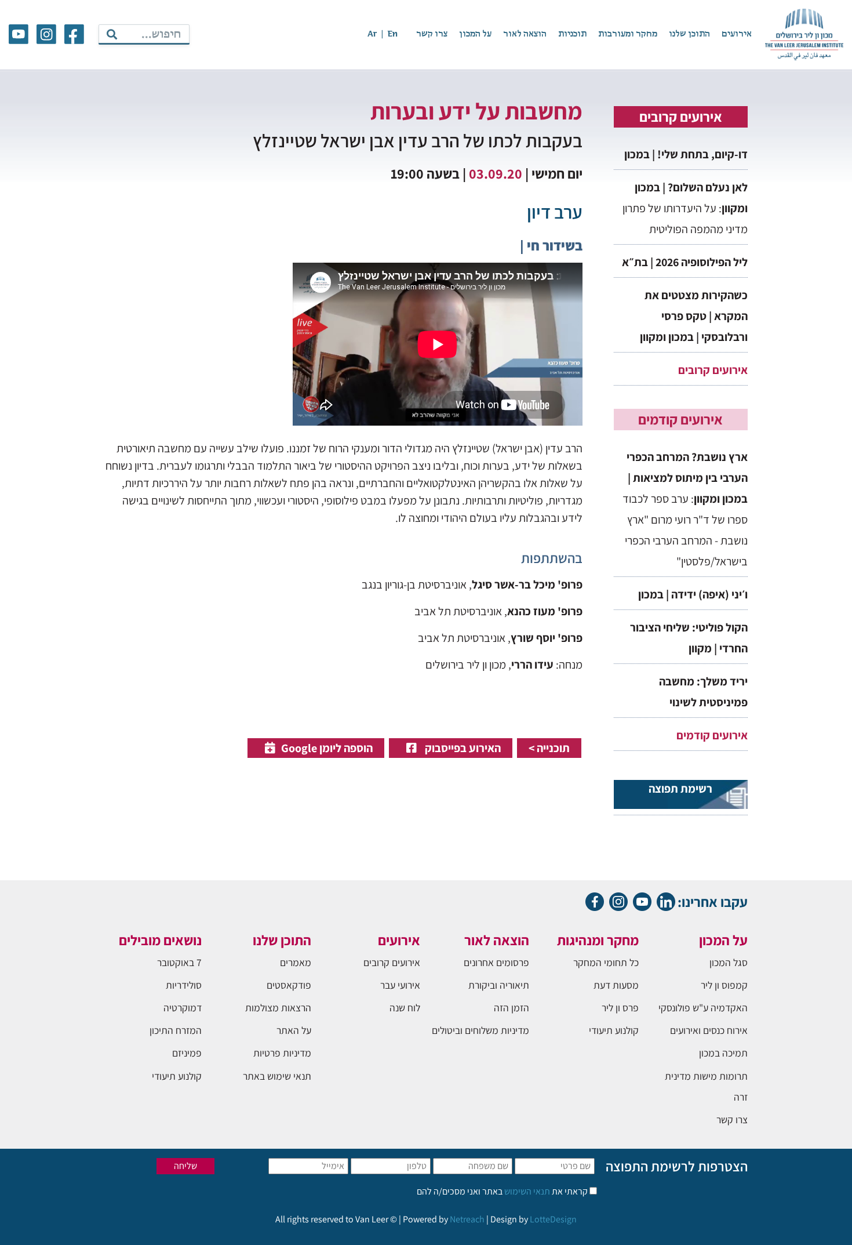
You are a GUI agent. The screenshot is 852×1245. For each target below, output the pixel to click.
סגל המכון (728, 962)
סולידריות (184, 985)
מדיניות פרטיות (282, 1052)
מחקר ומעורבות (627, 34)
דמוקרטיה (182, 1007)
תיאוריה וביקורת (498, 985)
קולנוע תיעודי (614, 1030)
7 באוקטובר (179, 962)
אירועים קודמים (712, 735)
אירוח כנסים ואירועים (709, 1030)
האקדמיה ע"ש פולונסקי (703, 1007)
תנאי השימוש (526, 1191)
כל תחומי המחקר (606, 962)
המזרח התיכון (176, 1030)
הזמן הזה (511, 1007)
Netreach (467, 1219)
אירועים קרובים (713, 370)
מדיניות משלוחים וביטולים (480, 1030)
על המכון (475, 34)
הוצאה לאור (525, 34)
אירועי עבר (400, 985)
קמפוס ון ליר (724, 985)
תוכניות (572, 34)
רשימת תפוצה (680, 788)
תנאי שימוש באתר (277, 1076)
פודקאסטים (289, 985)
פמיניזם (187, 1052)
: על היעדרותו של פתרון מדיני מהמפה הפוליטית (685, 208)
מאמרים (295, 962)
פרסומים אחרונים (496, 962)
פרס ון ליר (620, 1007)
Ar (372, 34)
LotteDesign (553, 1219)
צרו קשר (431, 34)
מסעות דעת (616, 985)
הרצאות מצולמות (278, 1007)
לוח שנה (404, 1007)
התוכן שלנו (689, 34)
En (392, 34)
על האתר (293, 1030)
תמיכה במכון (723, 1052)
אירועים (737, 34)
